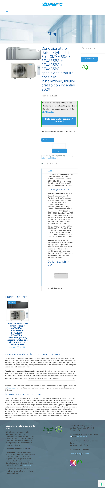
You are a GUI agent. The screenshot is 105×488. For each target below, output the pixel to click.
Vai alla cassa (47, 140)
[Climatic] (52, 4)
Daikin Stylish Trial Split (48, 158)
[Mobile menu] (7, 12)
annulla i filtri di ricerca (89, 59)
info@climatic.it (82, 436)
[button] (38, 50)
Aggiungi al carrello (59, 151)
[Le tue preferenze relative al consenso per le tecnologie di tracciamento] (101, 484)
